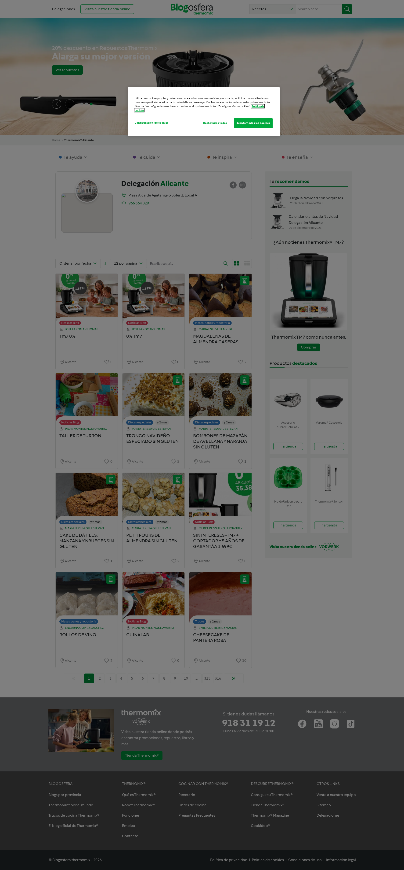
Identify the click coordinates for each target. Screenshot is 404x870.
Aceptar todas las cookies (253, 123)
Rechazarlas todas (215, 123)
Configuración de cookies (152, 122)
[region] (204, 111)
